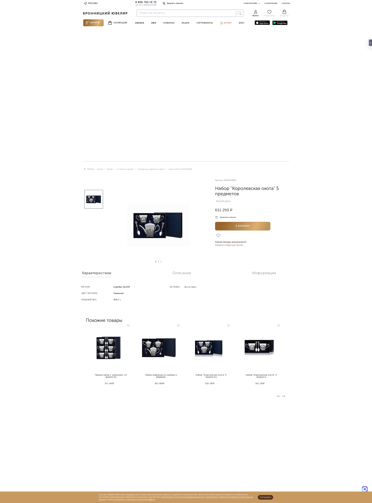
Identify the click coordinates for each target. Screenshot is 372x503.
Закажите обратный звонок (229, 245)
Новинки (169, 23)
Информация (264, 273)
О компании (270, 3)
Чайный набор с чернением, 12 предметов (111, 376)
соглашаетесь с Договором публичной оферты (134, 500)
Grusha (139, 23)
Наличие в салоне (228, 217)
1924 (153, 23)
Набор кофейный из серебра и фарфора (161, 376)
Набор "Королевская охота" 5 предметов (211, 376)
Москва (93, 3)
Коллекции (120, 23)
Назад (90, 169)
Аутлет (227, 23)
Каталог (95, 23)
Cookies (130, 495)
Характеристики (96, 273)
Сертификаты (204, 23)
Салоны (286, 3)
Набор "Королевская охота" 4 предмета (261, 376)
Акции (185, 23)
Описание (181, 273)
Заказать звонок (175, 3)
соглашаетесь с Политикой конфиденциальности (183, 497)
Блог (241, 23)
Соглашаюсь (265, 497)
